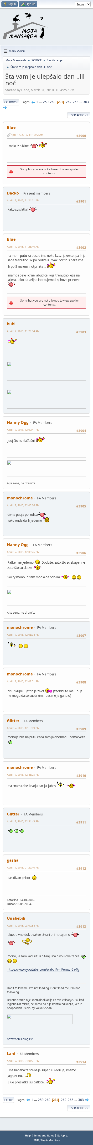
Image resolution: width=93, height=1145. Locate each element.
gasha (13, 860)
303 (86, 102)
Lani (11, 1053)
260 (53, 102)
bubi (11, 323)
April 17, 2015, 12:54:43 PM (23, 821)
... (41, 102)
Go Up (8, 1100)
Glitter (13, 720)
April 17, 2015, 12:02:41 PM (23, 429)
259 (46, 102)
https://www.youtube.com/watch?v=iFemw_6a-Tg (43, 969)
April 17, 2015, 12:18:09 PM (23, 728)
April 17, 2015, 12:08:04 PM (23, 634)
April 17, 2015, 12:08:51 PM (23, 681)
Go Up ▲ (62, 1135)
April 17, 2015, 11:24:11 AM (23, 200)
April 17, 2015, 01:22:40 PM (23, 867)
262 (69, 102)
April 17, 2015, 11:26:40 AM (23, 246)
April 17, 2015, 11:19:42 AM (27, 134)
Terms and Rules (44, 1135)
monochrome (20, 498)
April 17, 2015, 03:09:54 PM (23, 925)
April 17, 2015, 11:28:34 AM (23, 331)
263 (75, 102)
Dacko (13, 193)
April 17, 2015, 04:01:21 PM (23, 1061)
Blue (11, 127)
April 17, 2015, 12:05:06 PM (23, 505)
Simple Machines (50, 1140)
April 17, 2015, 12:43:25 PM (23, 774)
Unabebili (16, 918)
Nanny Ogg (18, 422)
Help (28, 1135)
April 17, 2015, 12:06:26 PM (23, 552)
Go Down (11, 102)
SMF (36, 1140)
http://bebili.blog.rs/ (20, 1039)
